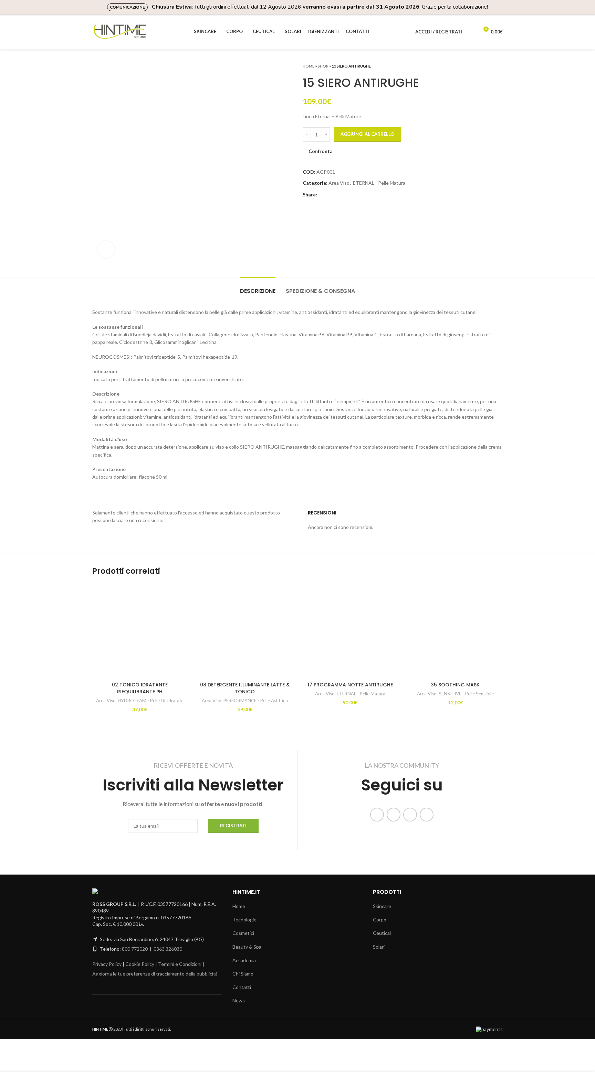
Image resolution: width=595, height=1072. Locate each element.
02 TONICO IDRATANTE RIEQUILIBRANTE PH (140, 688)
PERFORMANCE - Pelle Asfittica (255, 700)
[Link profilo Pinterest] (331, 194)
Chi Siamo (242, 974)
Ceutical (382, 933)
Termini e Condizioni (179, 964)
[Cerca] (471, 32)
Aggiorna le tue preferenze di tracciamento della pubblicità (155, 974)
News (238, 1000)
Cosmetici (243, 933)
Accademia (244, 960)
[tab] (257, 287)
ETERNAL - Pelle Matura (379, 183)
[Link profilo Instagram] (393, 814)
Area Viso (338, 183)
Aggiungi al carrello (367, 134)
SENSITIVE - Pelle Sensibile (466, 693)
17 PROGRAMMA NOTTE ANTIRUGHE (350, 684)
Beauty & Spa (246, 947)
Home (308, 66)
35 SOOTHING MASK (455, 684)
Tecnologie (244, 919)
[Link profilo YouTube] (410, 814)
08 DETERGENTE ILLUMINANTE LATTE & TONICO (245, 688)
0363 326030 (168, 949)
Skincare (382, 906)
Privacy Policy (107, 964)
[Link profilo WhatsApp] (347, 194)
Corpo (379, 919)
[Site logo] (119, 31)
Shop (323, 66)
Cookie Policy (139, 964)
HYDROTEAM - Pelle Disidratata (151, 700)
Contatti (241, 987)
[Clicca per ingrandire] (106, 249)
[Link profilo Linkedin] (339, 194)
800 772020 (135, 949)
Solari (379, 947)
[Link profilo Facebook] (323, 194)
